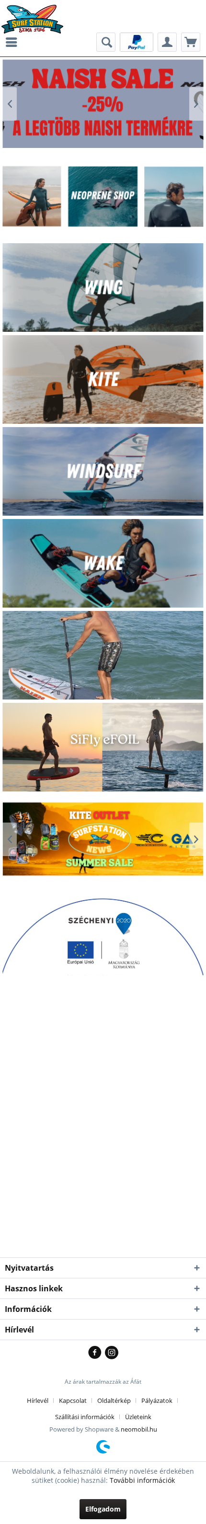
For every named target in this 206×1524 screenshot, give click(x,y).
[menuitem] (14, 42)
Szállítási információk (84, 1416)
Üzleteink (138, 1416)
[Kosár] (190, 42)
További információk (142, 1480)
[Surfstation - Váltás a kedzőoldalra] (36, 13)
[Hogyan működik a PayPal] (136, 41)
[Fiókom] (167, 42)
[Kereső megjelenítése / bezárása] (105, 42)
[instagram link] (111, 1353)
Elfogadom (103, 1508)
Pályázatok (156, 1400)
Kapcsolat (73, 1400)
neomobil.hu (139, 1429)
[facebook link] (96, 1353)
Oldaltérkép (114, 1400)
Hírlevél (37, 1400)
